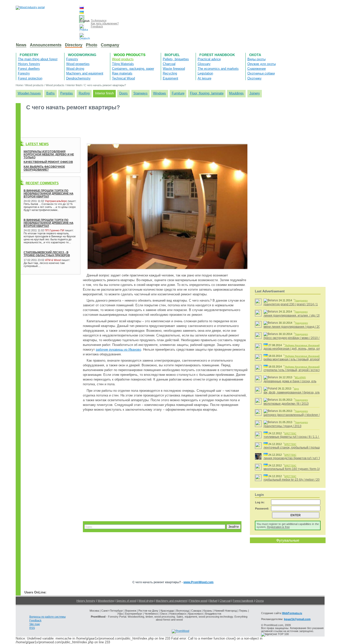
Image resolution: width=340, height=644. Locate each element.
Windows (159, 93)
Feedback (97, 26)
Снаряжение (256, 68)
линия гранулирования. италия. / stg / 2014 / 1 (296, 315)
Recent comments (42, 183)
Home (19, 85)
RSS (32, 627)
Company (110, 45)
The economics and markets (218, 68)
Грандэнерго (301, 300)
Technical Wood (123, 78)
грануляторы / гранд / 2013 (282, 426)
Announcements (45, 45)
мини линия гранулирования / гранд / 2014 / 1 (296, 326)
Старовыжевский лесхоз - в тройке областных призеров (47, 254)
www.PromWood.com (198, 582)
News (21, 45)
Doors (123, 93)
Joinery (254, 93)
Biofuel (172, 55)
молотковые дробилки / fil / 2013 (286, 403)
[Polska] (81, 28)
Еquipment (170, 78)
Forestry (29, 55)
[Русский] (81, 7)
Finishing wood (198, 600)
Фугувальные (287, 540)
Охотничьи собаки (261, 73)
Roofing (84, 93)
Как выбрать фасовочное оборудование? (44, 168)
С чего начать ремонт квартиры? (105, 85)
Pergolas (66, 93)
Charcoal (169, 64)
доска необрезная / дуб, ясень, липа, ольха (294, 348)
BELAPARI (300, 377)
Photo (91, 45)
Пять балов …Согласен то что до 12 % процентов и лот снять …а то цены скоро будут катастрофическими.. (50, 206)
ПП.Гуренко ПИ (54, 230)
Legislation (205, 73)
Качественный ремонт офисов (48, 161)
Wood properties (78, 64)
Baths (50, 93)
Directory (73, 45)
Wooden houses (29, 93)
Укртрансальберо (56, 200)
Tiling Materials (123, 64)
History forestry (29, 64)
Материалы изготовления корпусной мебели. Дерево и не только (49, 154)
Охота (255, 55)
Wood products (129, 55)
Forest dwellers (29, 68)
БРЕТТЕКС (290, 433)
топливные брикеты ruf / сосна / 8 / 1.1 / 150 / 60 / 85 (300, 437)
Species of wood (126, 600)
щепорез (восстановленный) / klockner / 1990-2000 (299, 415)
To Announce (99, 20)
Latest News (37, 144)
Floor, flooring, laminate (207, 93)
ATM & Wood (53, 259)
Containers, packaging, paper (133, 68)
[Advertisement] (111, 126)
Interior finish (74, 85)
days (296, 388)
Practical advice (209, 59)
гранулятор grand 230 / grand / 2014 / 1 (291, 304)
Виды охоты (256, 59)
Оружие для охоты (261, 64)
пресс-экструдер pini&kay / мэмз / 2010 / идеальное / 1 (302, 338)
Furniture (178, 93)
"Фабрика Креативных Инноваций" (302, 345)
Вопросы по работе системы (47, 616)
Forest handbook (217, 55)
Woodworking (82, 55)
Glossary (204, 64)
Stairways (140, 93)
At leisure (204, 78)
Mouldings (236, 93)
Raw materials (122, 73)
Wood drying (75, 68)
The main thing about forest (37, 59)
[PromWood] (180, 630)
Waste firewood (174, 68)
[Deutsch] (81, 36)
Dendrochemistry (78, 78)
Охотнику (254, 78)
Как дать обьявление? (105, 23)
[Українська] (81, 12)
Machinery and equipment (84, 73)
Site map (34, 624)
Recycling (170, 73)
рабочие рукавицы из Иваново (118, 349)
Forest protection (30, 78)
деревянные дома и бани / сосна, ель (290, 381)
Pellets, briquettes (176, 59)
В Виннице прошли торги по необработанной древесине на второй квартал (48, 193)
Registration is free (278, 526)
